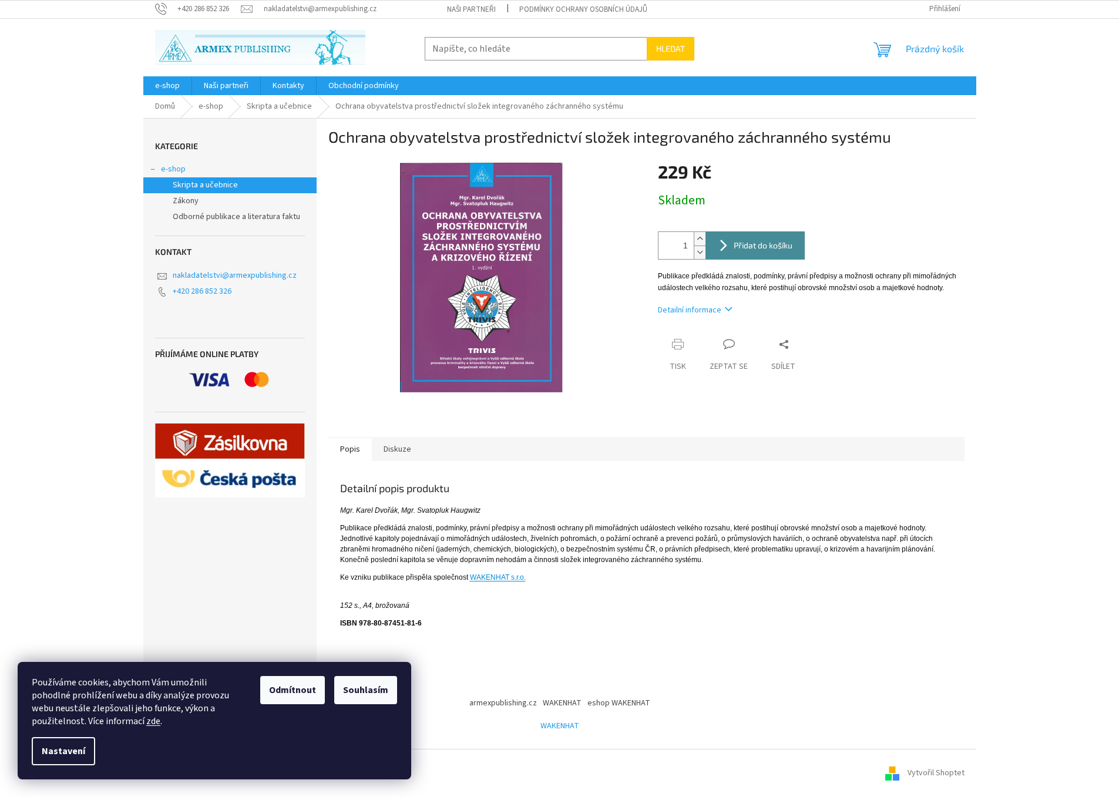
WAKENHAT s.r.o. (498, 577)
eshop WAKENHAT (618, 703)
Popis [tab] (350, 449)
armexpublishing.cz (503, 703)
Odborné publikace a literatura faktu (236, 217)
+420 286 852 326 (202, 291)
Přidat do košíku (763, 245)
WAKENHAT (562, 703)
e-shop (173, 169)
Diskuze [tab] (397, 449)
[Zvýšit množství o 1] (699, 239)
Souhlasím (365, 690)
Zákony (186, 201)
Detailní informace (689, 310)
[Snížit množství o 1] (699, 252)
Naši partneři (471, 9)
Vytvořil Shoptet (936, 773)
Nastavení (63, 751)
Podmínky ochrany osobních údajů (583, 9)
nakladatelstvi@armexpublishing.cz (235, 275)
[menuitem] (167, 85)
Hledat (670, 48)
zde (153, 721)
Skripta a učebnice (205, 185)
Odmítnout (292, 690)
